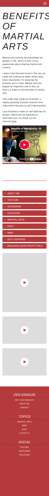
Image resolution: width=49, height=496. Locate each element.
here (14, 121)
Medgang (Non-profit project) (27, 245)
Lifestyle (24, 433)
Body (10, 226)
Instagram (14, 206)
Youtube (13, 199)
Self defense (16, 239)
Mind (10, 232)
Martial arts (15, 219)
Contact (24, 407)
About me (13, 193)
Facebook (13, 213)
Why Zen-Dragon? (24, 400)
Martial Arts (24, 421)
